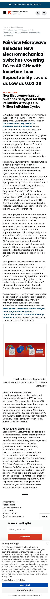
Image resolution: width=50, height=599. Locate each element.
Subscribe (25, 536)
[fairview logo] (18, 12)
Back (44, 516)
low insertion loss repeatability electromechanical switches (19, 125)
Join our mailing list (19, 523)
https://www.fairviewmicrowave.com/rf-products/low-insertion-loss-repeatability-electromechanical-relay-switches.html (24, 313)
